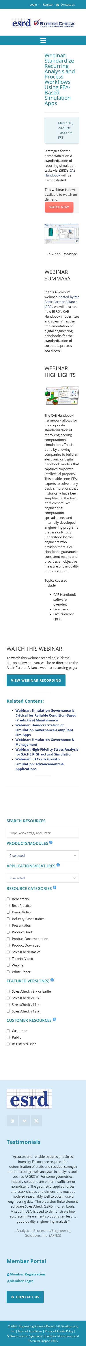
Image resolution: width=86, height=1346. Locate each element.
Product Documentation (30, 938)
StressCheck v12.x (25, 1011)
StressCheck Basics (26, 952)
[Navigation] (43, 40)
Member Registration (27, 1274)
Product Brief (22, 932)
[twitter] (36, 1120)
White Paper (21, 972)
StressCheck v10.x (25, 998)
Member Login (22, 1281)
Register (48, 4)
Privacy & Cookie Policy (59, 1331)
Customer (19, 1030)
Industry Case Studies (28, 919)
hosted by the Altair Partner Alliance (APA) (62, 302)
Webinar (18, 965)
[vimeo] (24, 1120)
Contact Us (67, 4)
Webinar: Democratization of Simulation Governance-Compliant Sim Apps (44, 730)
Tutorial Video (22, 958)
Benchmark (20, 899)
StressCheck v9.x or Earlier (32, 991)
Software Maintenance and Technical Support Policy (53, 1338)
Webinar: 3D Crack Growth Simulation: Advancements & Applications (39, 764)
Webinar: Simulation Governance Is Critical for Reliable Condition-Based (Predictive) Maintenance (46, 715)
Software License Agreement (25, 1336)
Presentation (21, 925)
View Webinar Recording (36, 680)
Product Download (26, 945)
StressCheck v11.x (25, 1004)
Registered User (24, 1044)
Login (33, 4)
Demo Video (21, 912)
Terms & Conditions (30, 1331)
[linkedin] (12, 1120)
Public (16, 1037)
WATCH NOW (59, 207)
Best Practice (21, 905)
